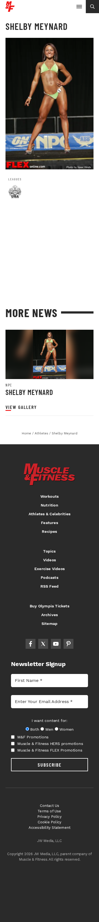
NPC (9, 385)
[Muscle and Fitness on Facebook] (30, 644)
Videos (49, 560)
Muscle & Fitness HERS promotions (50, 743)
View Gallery (21, 407)
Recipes (49, 531)
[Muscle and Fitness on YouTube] (56, 644)
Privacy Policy (49, 817)
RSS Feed (49, 586)
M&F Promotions (32, 737)
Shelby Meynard (29, 392)
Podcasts (49, 577)
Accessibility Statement (50, 828)
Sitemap (49, 623)
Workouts (49, 496)
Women (66, 729)
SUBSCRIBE (50, 765)
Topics (49, 551)
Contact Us (49, 806)
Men (49, 729)
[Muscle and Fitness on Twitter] (43, 644)
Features (49, 522)
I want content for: (49, 720)
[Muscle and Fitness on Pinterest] (68, 644)
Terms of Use (49, 811)
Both (34, 729)
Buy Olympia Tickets (49, 606)
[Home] (10, 9)
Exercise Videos (49, 569)
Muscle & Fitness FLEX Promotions (49, 750)
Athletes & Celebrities (49, 514)
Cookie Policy (50, 822)
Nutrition (49, 505)
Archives (49, 615)
